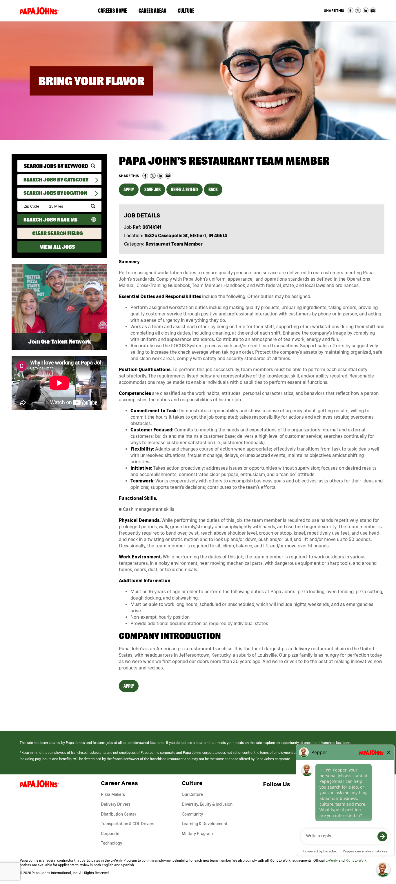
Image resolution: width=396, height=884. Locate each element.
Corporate (110, 833)
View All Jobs (57, 247)
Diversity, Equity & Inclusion (207, 804)
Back (213, 189)
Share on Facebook (350, 10)
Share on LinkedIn (365, 10)
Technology (111, 843)
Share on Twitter (358, 10)
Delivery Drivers (115, 804)
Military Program (197, 833)
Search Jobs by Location (55, 193)
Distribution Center (118, 814)
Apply (128, 189)
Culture (189, 12)
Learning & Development (204, 823)
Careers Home (112, 10)
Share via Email (373, 10)
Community (192, 814)
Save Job (152, 189)
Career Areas (155, 12)
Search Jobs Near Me (50, 220)
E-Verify (332, 860)
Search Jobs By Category (55, 180)
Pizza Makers (113, 794)
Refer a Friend (184, 189)
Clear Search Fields (57, 233)
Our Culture (192, 794)
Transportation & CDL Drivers (127, 823)
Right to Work (356, 860)
